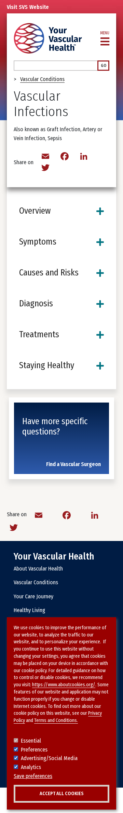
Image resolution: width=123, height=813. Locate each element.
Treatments (39, 334)
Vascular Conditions (42, 79)
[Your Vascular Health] (48, 38)
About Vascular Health (38, 568)
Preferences (34, 749)
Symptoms (37, 242)
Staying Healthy (46, 365)
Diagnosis (36, 303)
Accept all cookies (62, 794)
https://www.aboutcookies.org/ (63, 685)
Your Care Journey (33, 596)
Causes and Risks (49, 273)
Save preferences (33, 776)
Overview (35, 211)
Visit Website (28, 7)
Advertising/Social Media (49, 758)
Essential (31, 740)
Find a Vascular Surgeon (73, 464)
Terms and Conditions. (56, 720)
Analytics (31, 767)
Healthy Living (29, 610)
